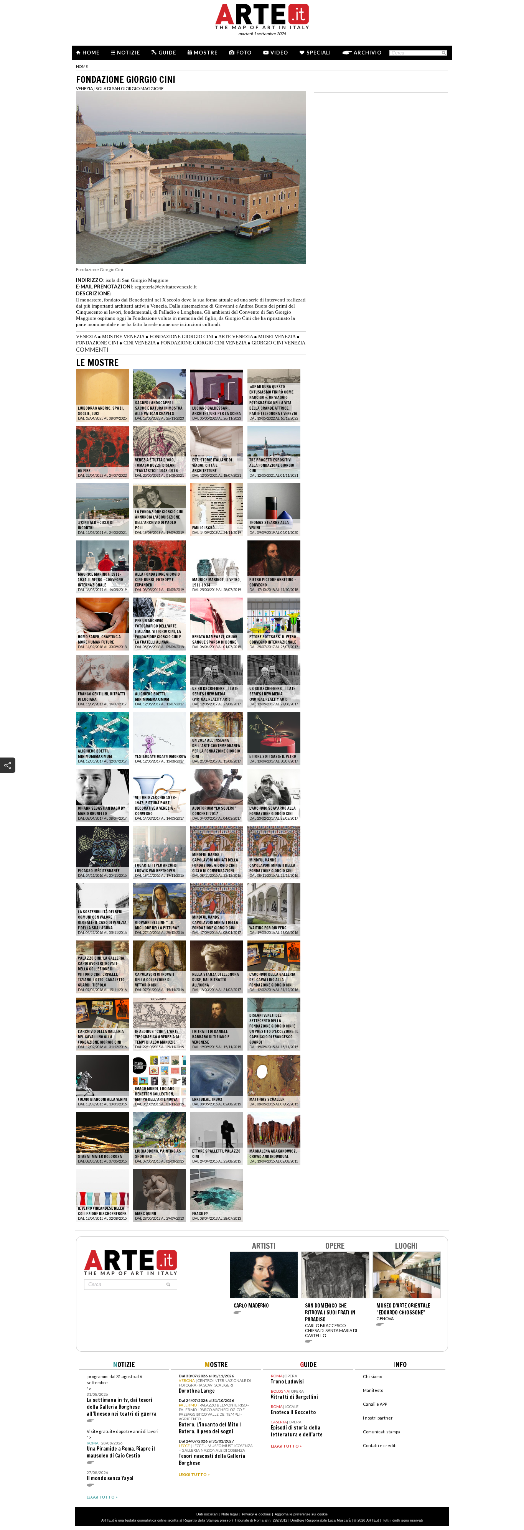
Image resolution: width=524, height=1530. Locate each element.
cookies (265, 1514)
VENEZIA (86, 336)
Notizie (128, 52)
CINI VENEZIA (139, 343)
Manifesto (373, 1390)
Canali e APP (375, 1404)
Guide (167, 52)
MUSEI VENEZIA (276, 336)
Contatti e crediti (380, 1445)
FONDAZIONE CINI (97, 343)
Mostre (206, 52)
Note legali (229, 1514)
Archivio (368, 52)
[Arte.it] (262, 15)
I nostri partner (378, 1417)
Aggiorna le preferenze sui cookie (301, 1514)
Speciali (318, 52)
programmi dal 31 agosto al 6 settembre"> (122, 1395)
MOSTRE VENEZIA (123, 336)
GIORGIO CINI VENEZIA (278, 343)
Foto (244, 52)
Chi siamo (372, 1376)
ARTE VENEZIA (235, 336)
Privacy (248, 1514)
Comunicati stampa (381, 1431)
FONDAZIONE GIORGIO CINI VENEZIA (203, 343)
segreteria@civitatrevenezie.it (166, 287)
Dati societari (207, 1514)
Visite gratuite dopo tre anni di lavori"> (122, 1444)
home (82, 66)
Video (279, 52)
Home (90, 52)
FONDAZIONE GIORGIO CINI (181, 336)
